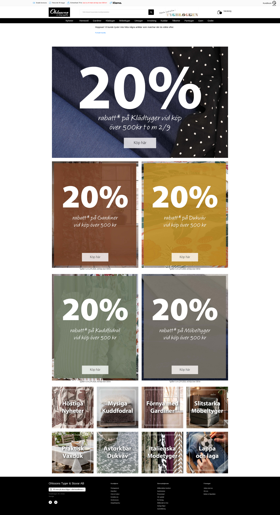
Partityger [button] (189, 20)
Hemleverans (115, 500)
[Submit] (151, 12)
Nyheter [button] (69, 20)
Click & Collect (115, 494)
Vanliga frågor (161, 506)
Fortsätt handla (100, 33)
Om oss (206, 491)
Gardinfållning (161, 509)
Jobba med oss (208, 488)
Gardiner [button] (97, 20)
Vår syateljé (160, 497)
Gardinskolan (161, 491)
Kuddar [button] (164, 20)
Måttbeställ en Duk (162, 503)
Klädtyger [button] (110, 20)
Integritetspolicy (115, 503)
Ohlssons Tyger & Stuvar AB (66, 483)
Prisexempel (161, 494)
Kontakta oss (114, 497)
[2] (50, 502)
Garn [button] (200, 20)
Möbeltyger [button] (124, 20)
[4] (55, 502)
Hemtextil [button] (83, 20)
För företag (160, 500)
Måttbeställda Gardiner (164, 488)
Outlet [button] (211, 20)
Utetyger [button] (139, 20)
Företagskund (115, 488)
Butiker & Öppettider (210, 494)
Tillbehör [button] (176, 20)
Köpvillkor (114, 491)
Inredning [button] (151, 20)
